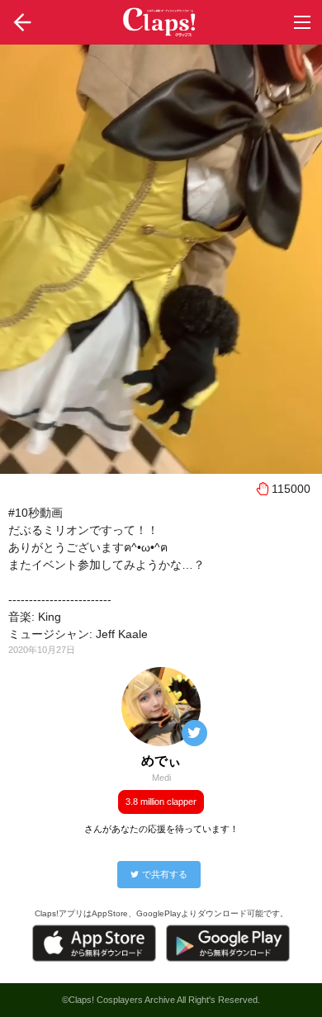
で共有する (164, 874)
